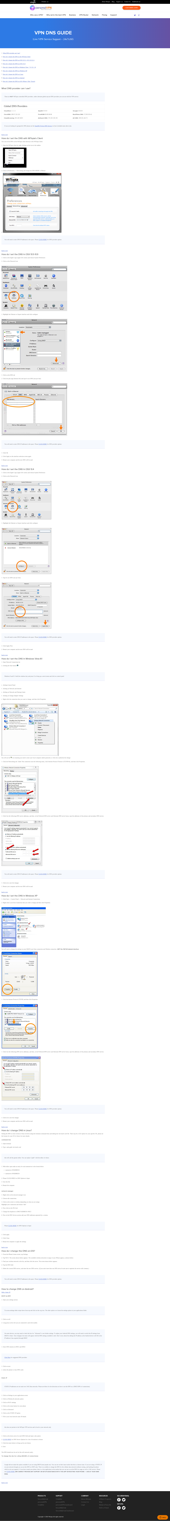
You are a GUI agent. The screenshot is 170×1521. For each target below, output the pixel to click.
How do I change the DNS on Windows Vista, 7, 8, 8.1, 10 (19, 67)
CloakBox (41, 1505)
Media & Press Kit (105, 1505)
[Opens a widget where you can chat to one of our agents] (162, 1517)
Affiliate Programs (105, 1499)
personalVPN (42, 1502)
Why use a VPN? (36, 15)
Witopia (33, 0)
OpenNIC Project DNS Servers (43, 126)
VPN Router (83, 15)
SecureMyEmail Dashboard (65, 1511)
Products (44, 1)
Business (72, 15)
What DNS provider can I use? (11, 53)
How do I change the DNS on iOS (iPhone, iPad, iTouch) (19, 81)
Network (95, 15)
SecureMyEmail (43, 1499)
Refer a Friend (104, 1508)
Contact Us (127, 1)
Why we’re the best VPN (56, 15)
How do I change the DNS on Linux (13, 74)
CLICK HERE (43, 239)
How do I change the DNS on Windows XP (15, 71)
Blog (113, 1)
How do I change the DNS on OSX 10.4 (14, 64)
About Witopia (106, 1)
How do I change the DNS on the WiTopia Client (16, 56)
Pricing (104, 15)
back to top (4, 134)
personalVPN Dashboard (64, 1505)
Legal (83, 1505)
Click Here (7, 1357)
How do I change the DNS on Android (13, 78)
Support (118, 1)
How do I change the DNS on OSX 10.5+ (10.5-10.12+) (19, 60)
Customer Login (131, 8)
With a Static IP (5, 1292)
